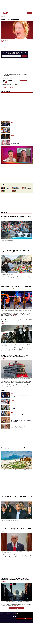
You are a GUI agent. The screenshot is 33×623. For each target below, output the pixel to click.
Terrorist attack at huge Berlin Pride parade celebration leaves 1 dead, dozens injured (16, 287)
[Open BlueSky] (15, 616)
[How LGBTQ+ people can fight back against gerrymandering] (5, 129)
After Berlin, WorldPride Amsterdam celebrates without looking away (16, 217)
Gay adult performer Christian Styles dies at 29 (18, 401)
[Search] (25, 13)
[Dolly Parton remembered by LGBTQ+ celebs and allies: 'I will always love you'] (5, 413)
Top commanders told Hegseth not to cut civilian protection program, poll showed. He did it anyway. (20, 124)
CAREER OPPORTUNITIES (9, 613)
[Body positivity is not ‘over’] (5, 142)
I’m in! (24, 55)
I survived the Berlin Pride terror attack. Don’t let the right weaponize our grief (15, 251)
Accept (25, 618)
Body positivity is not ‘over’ (15, 143)
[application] (17, 155)
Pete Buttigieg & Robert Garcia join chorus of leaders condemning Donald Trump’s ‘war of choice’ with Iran (15, 578)
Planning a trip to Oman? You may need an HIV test (14, 448)
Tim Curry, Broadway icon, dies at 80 (17, 137)
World (4, 16)
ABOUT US (5, 613)
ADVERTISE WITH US (15, 613)
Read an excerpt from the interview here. (8, 87)
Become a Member (23, 80)
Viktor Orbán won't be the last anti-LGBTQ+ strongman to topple (16, 497)
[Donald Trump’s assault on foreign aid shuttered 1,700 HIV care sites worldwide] (16, 333)
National (12, 122)
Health (12, 141)
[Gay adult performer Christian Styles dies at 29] (5, 401)
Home (2, 16)
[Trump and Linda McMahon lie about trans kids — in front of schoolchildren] (5, 407)
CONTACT (2, 613)
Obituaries (12, 135)
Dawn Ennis (3, 449)
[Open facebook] (13, 616)
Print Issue (12, 129)
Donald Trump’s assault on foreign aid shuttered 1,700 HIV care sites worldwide (16, 320)
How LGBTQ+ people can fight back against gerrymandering (20, 130)
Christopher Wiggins (4, 289)
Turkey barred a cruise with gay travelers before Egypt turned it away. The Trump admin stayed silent (15, 355)
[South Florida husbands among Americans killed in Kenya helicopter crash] (14, 187)
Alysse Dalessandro (4, 219)
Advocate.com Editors (6, 40)
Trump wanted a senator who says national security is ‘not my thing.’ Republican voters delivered (21, 427)
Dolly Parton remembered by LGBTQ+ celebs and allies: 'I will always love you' (20, 414)
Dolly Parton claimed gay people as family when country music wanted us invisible (21, 421)
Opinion (12, 418)
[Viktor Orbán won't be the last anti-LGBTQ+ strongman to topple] (16, 510)
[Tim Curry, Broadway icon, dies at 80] (5, 136)
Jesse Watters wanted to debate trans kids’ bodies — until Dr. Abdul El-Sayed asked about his (20, 396)
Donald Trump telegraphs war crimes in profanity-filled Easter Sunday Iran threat (16, 529)
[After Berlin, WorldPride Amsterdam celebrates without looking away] (16, 230)
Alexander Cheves (3, 253)
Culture (12, 412)
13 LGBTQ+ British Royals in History (18, 191)
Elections (12, 425)
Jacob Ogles (3, 323)
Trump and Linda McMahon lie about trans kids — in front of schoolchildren (20, 408)
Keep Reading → (11, 245)
